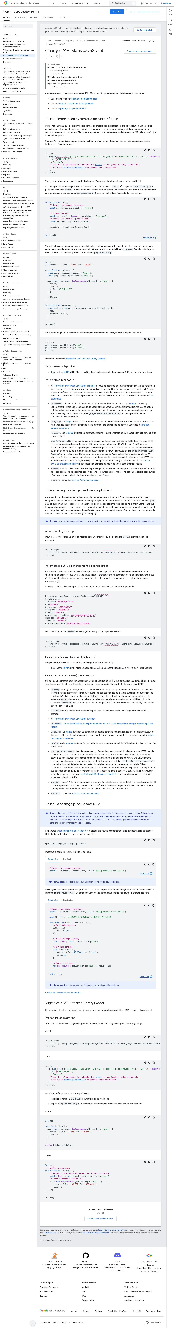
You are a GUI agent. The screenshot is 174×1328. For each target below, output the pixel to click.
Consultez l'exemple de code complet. (63, 992)
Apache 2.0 (50, 1233)
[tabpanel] (100, 874)
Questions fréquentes (49, 1287)
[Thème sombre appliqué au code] (149, 150)
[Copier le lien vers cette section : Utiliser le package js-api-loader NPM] (103, 804)
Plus (96, 3)
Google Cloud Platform (117, 1311)
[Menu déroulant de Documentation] (88, 3)
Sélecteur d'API (46, 1291)
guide (78, 882)
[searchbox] (18, 26)
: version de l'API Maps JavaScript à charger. (73, 385)
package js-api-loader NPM (73, 108)
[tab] (52, 859)
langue (69, 421)
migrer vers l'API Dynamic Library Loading (85, 358)
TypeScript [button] (53, 859)
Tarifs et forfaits (131, 1287)
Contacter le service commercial (145, 12)
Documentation (78, 3)
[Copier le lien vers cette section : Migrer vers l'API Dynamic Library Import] (107, 1003)
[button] (17, 152)
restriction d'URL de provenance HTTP (99, 774)
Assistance (129, 1296)
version (98, 164)
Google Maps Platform (74, 41)
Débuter (117, 12)
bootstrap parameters (75, 167)
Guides (6, 17)
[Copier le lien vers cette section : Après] (54, 1056)
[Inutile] (154, 41)
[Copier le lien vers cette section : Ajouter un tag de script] (77, 531)
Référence (20, 17)
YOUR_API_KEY (63, 159)
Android (85, 1287)
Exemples (34, 17)
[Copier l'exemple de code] (153, 150)
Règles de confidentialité (72, 1322)
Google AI (137, 1311)
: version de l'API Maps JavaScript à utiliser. (73, 719)
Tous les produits (153, 1311)
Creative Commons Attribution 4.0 (111, 1230)
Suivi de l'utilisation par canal (85, 480)
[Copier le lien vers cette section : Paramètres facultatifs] (76, 380)
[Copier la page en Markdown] (57, 56)
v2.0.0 (69, 813)
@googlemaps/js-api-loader (70, 831)
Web (6, 11)
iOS (83, 1291)
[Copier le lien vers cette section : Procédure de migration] (78, 1018)
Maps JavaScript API (26, 11)
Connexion (166, 3)
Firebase (98, 1311)
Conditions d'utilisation (134, 1300)
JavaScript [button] (68, 859)
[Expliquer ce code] (145, 150)
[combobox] (122, 3)
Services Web (88, 1300)
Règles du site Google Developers (95, 1233)
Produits (52, 3)
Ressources (49, 17)
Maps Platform (29, 3)
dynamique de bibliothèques (83, 98)
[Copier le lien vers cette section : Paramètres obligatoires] (78, 366)
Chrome (86, 1311)
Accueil (48, 41)
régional (69, 433)
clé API (65, 372)
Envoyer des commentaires (139, 51)
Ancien (62, 17)
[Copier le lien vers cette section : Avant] (53, 1031)
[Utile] (150, 41)
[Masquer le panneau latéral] (32, 1323)
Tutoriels (43, 1296)
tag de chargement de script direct (76, 103)
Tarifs (63, 3)
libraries (132, 403)
